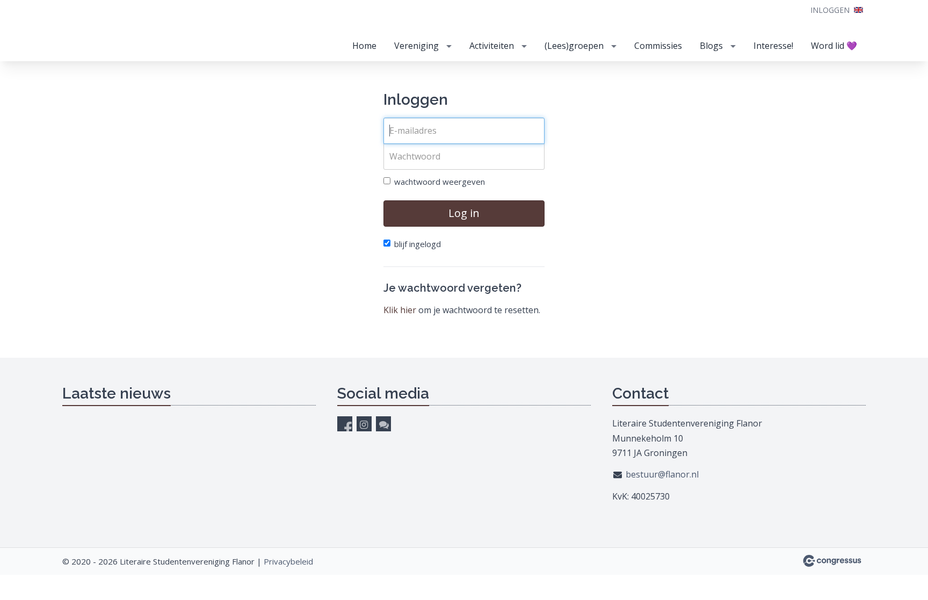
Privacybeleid (288, 561)
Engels (858, 10)
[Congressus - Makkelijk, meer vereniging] (832, 561)
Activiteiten (491, 46)
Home (364, 46)
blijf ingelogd (417, 243)
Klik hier (399, 310)
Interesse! (773, 46)
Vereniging (416, 46)
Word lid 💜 (834, 46)
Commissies (658, 46)
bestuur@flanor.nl (662, 474)
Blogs (711, 46)
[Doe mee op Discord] (383, 423)
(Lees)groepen (574, 46)
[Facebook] (344, 423)
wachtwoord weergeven (439, 181)
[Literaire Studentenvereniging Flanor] (142, 31)
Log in (464, 213)
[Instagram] (364, 423)
